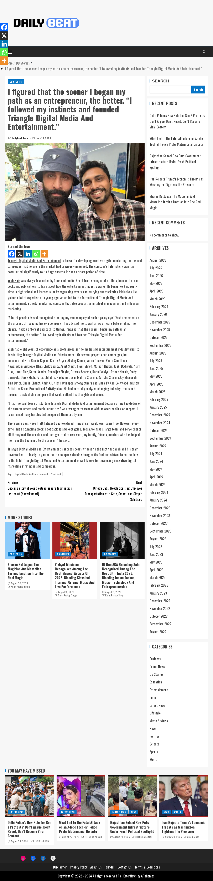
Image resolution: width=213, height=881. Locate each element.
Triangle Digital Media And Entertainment (34, 260)
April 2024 (156, 476)
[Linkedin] (28, 254)
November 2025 (160, 329)
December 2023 (160, 507)
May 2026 (156, 283)
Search (160, 81)
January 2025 (158, 407)
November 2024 (160, 422)
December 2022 (160, 600)
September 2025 (160, 345)
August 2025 (158, 353)
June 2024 (156, 461)
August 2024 (158, 445)
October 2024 (159, 430)
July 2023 (156, 546)
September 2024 (160, 438)
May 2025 (156, 376)
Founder (110, 867)
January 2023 (158, 593)
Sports (154, 751)
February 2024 (159, 492)
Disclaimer (60, 867)
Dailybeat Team (20, 138)
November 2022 (160, 608)
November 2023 (160, 515)
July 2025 (156, 360)
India (153, 697)
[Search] (204, 52)
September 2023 (160, 531)
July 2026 (156, 267)
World (153, 759)
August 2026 (158, 260)
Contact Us (125, 867)
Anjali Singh (193, 837)
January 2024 (158, 500)
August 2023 (158, 538)
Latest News (157, 705)
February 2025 (159, 399)
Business (155, 658)
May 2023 (156, 562)
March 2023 (157, 577)
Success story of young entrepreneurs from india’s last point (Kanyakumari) (40, 488)
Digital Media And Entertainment (31, 474)
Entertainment (159, 689)
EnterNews (130, 876)
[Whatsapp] (36, 254)
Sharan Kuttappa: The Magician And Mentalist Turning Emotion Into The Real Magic (25, 571)
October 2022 (158, 616)
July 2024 (156, 453)
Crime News (157, 666)
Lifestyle (155, 713)
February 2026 (159, 306)
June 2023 (156, 554)
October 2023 (158, 523)
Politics (154, 736)
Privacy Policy (78, 867)
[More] (44, 254)
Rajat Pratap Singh (20, 586)
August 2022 (158, 631)
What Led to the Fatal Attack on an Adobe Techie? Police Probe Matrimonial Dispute (79, 827)
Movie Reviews (159, 720)
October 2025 (158, 337)
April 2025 (156, 384)
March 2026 (157, 298)
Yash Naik (14, 280)
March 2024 (158, 484)
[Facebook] (11, 254)
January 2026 (158, 314)
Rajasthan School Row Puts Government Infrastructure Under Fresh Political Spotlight (175, 161)
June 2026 (156, 275)
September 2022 (160, 623)
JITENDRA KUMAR (41, 841)
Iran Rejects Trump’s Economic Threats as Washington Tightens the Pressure (183, 827)
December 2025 (160, 322)
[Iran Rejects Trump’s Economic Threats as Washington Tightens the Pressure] (183, 796)
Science (154, 744)
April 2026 (156, 291)
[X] (20, 254)
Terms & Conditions (147, 867)
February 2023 (159, 585)
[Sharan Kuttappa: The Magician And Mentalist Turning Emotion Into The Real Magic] (27, 540)
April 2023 (156, 569)
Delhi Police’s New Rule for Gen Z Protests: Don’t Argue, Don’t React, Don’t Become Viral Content (177, 121)
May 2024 (156, 469)
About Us (96, 867)
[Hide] (1, 68)
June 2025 (156, 368)
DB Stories (16, 81)
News (153, 728)
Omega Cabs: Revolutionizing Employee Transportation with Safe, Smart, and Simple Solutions (113, 491)
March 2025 (157, 391)
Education (156, 681)
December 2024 (160, 414)
